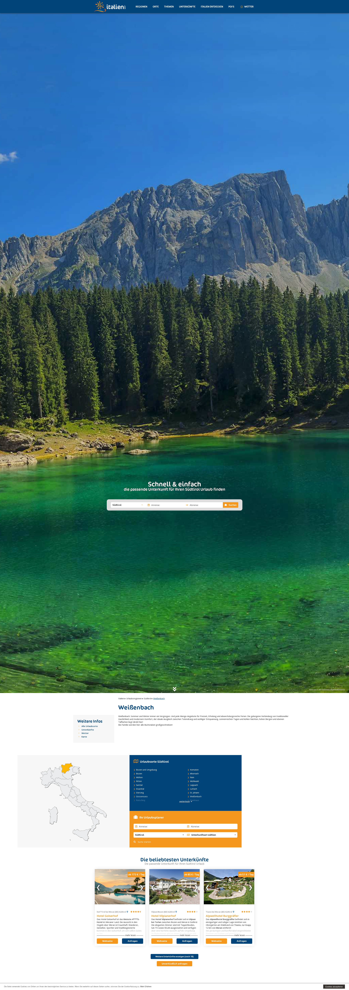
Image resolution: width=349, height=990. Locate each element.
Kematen (194, 769)
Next (141, 886)
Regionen (141, 6)
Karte (84, 736)
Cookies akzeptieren (334, 986)
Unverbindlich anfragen (174, 963)
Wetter (249, 6)
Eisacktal (140, 788)
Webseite (107, 941)
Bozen (139, 773)
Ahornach (194, 773)
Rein (192, 777)
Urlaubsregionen (134, 698)
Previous (98, 886)
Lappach (194, 785)
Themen (169, 6)
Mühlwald (194, 781)
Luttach (193, 788)
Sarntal (139, 785)
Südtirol (147, 698)
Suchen (232, 504)
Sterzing (140, 792)
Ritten (139, 781)
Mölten (139, 777)
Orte (156, 6)
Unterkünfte (187, 6)
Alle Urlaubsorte (90, 726)
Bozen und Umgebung (146, 769)
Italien (121, 698)
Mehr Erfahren (145, 986)
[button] (127, 505)
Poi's (231, 6)
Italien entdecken (212, 6)
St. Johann (194, 792)
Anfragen (133, 941)
